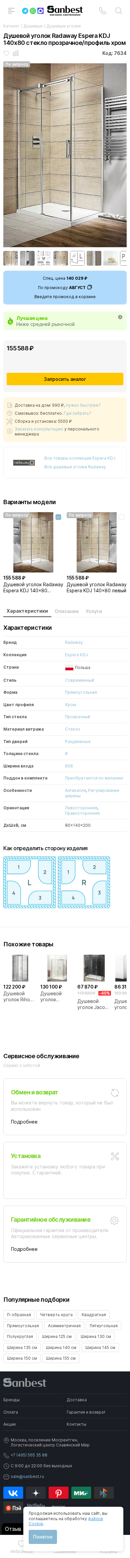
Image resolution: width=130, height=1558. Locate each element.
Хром (70, 704)
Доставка (77, 1399)
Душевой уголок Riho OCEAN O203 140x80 (18, 997)
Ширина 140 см (61, 1347)
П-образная (19, 1314)
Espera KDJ (76, 654)
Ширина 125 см (57, 1336)
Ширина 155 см (61, 1358)
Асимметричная (64, 1325)
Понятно (43, 1537)
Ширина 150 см (22, 1358)
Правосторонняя (82, 813)
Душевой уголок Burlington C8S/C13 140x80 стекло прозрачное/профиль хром (57, 997)
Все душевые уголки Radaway (75, 466)
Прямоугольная (81, 692)
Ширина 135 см (22, 1347)
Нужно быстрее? (83, 405)
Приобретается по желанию (94, 778)
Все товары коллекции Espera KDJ (79, 458)
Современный (79, 680)
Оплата (10, 1412)
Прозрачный (77, 716)
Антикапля (75, 790)
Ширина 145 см (100, 1347)
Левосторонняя (81, 807)
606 (69, 765)
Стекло (72, 729)
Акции (9, 1424)
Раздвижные (78, 741)
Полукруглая (20, 1336)
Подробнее (24, 1122)
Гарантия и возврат (86, 1412)
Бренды (11, 1399)
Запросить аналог (65, 379)
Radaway (74, 642)
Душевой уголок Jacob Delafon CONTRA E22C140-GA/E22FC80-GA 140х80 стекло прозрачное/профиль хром (94, 1004)
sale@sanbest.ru (27, 1476)
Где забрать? (77, 413)
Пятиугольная (104, 1325)
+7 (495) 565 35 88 (29, 1455)
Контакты (76, 1424)
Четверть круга (56, 1314)
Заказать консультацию (39, 428)
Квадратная (94, 1314)
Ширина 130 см (96, 1336)
